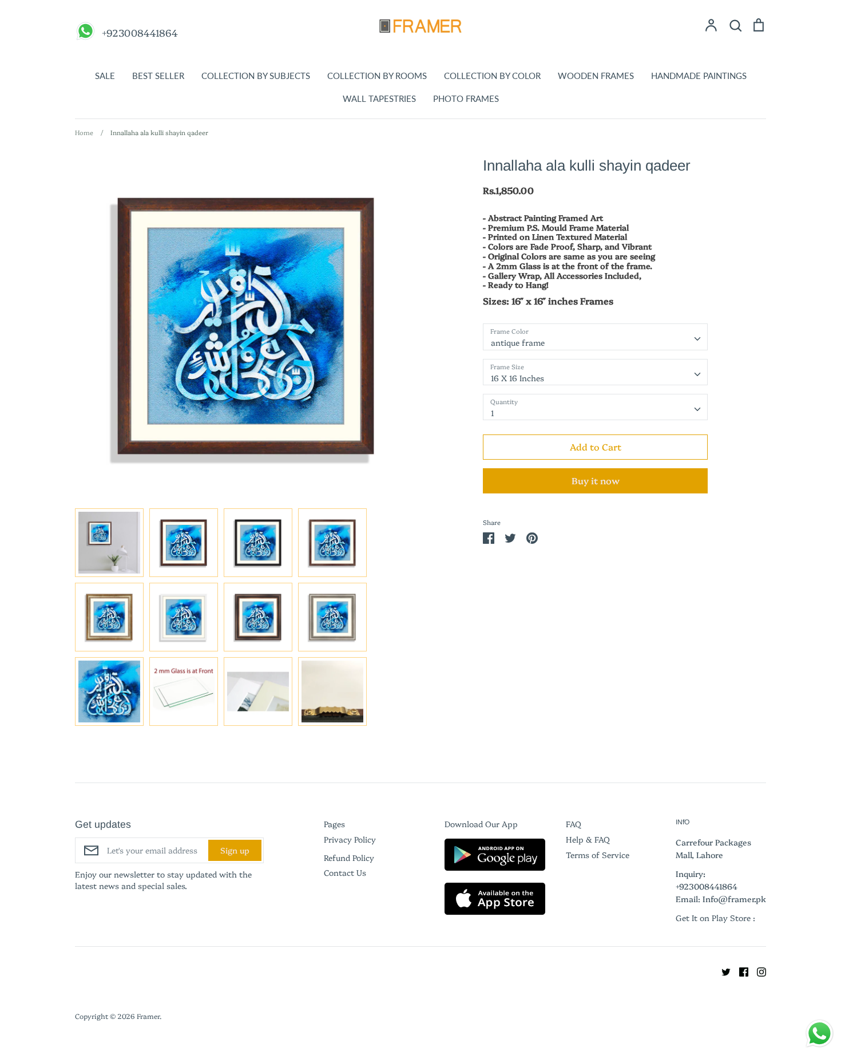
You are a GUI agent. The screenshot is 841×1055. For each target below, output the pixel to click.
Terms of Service (597, 854)
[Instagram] (757, 970)
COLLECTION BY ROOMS (377, 75)
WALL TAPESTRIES (379, 98)
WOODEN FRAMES (596, 75)
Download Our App (481, 823)
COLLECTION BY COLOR (492, 75)
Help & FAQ (588, 839)
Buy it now (596, 480)
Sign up (234, 850)
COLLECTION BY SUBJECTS (255, 75)
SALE (105, 75)
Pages (334, 823)
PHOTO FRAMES (466, 98)
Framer (148, 1016)
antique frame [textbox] (518, 342)
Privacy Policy (350, 839)
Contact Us (345, 872)
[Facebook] (739, 970)
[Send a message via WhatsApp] (819, 1033)
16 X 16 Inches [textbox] (517, 378)
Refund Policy (349, 857)
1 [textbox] (492, 412)
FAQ (573, 823)
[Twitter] (722, 970)
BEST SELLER (158, 75)
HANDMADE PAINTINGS (699, 75)
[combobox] (595, 336)
